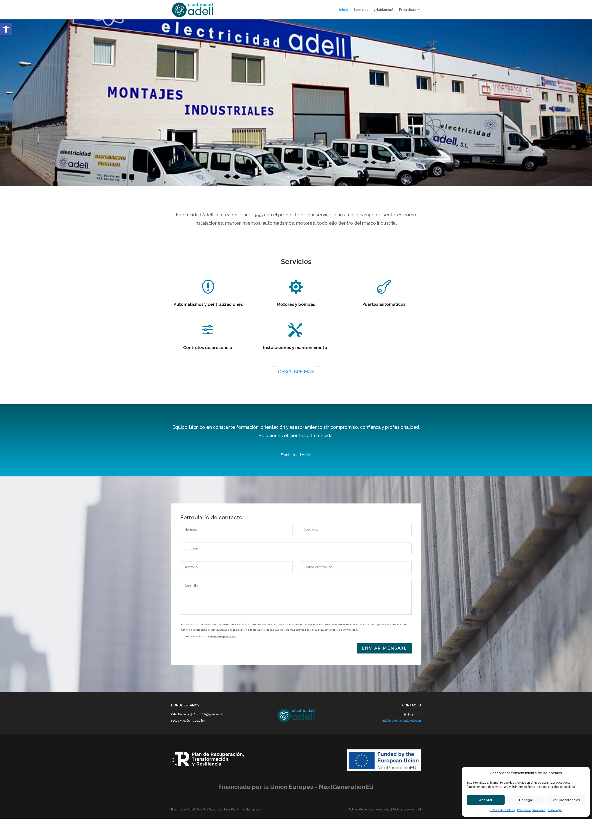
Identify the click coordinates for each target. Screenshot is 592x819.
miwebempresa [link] (250, 809)
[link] (6, 29)
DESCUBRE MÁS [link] (296, 371)
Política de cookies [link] (502, 810)
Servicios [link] (361, 10)
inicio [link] (343, 10)
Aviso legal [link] (555, 810)
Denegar (526, 800)
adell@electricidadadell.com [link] (401, 720)
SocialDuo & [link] (231, 809)
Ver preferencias (566, 800)
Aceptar (485, 800)
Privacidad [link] (407, 10)
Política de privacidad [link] (531, 810)
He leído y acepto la (211, 636)
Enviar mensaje (384, 648)
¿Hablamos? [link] (383, 10)
